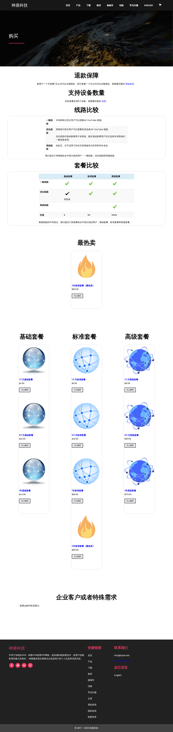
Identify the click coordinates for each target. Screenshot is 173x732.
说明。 (105, 101)
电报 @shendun (122, 660)
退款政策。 (130, 83)
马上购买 (77, 296)
